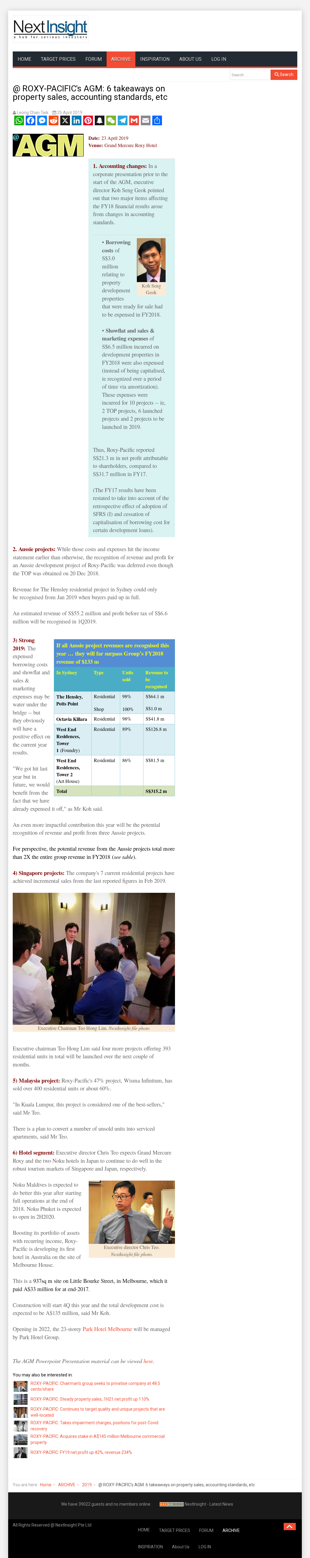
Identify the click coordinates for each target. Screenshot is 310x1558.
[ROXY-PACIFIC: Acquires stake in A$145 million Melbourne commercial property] (21, 1439)
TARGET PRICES (58, 59)
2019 (87, 1484)
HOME (24, 59)
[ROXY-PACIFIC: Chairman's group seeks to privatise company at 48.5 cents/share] (21, 1386)
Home (45, 1484)
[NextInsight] (50, 29)
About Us (190, 59)
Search (286, 74)
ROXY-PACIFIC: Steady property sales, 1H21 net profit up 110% (90, 1399)
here (148, 1361)
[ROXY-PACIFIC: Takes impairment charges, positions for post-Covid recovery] (21, 1425)
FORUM (93, 59)
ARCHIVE (121, 59)
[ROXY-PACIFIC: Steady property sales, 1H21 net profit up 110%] (21, 1399)
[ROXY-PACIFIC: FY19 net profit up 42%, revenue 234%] (21, 1452)
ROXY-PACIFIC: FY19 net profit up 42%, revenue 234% (81, 1452)
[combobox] (250, 75)
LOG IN (218, 59)
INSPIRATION (155, 59)
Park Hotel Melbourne (107, 1329)
